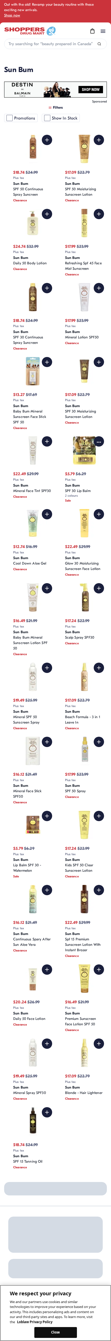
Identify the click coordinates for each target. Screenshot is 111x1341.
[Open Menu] (103, 31)
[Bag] (92, 31)
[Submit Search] (99, 44)
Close (55, 1332)
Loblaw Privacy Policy (34, 1322)
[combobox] (55, 44)
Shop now (12, 15)
